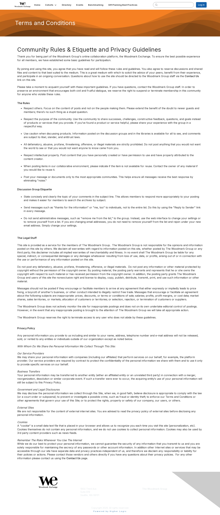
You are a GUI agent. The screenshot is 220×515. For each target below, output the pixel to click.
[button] (51, 4)
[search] (156, 4)
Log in (201, 4)
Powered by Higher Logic (110, 511)
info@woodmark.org (153, 498)
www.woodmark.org (153, 493)
